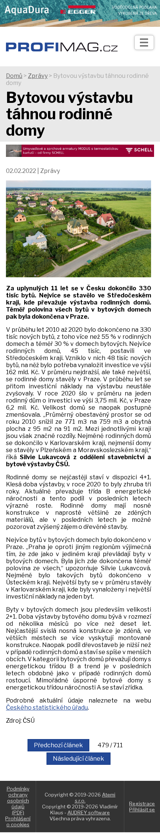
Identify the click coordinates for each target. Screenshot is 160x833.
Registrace (142, 804)
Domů (14, 75)
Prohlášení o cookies (18, 821)
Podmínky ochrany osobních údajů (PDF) (18, 800)
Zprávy (38, 75)
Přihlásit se (142, 810)
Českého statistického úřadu (47, 707)
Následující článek (78, 758)
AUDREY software (88, 812)
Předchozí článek (58, 745)
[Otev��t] (144, 42)
